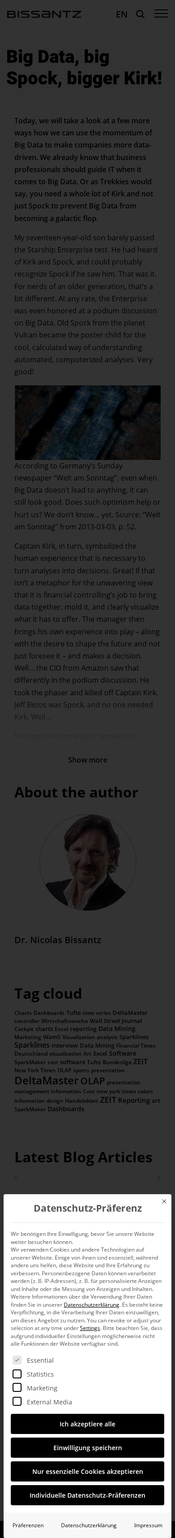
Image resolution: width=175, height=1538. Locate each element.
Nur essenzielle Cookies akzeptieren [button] (87, 1471)
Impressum (148, 1525)
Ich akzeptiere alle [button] (87, 1424)
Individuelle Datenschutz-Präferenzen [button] (87, 1495)
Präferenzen (28, 1525)
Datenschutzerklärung (91, 1304)
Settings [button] (90, 1328)
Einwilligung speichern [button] (87, 1447)
